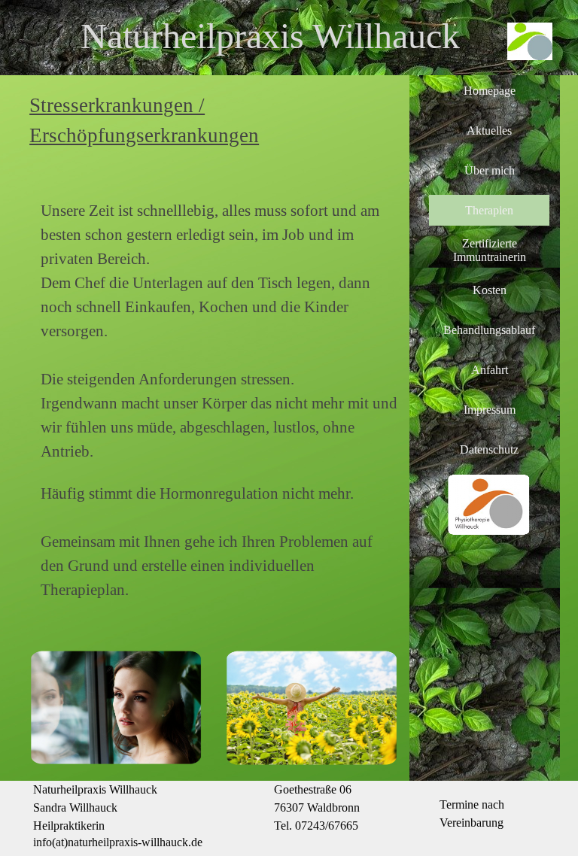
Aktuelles (489, 130)
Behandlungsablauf (489, 329)
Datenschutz (489, 449)
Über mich (489, 170)
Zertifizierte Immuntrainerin (489, 250)
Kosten (490, 290)
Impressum (490, 409)
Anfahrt (489, 369)
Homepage (490, 90)
